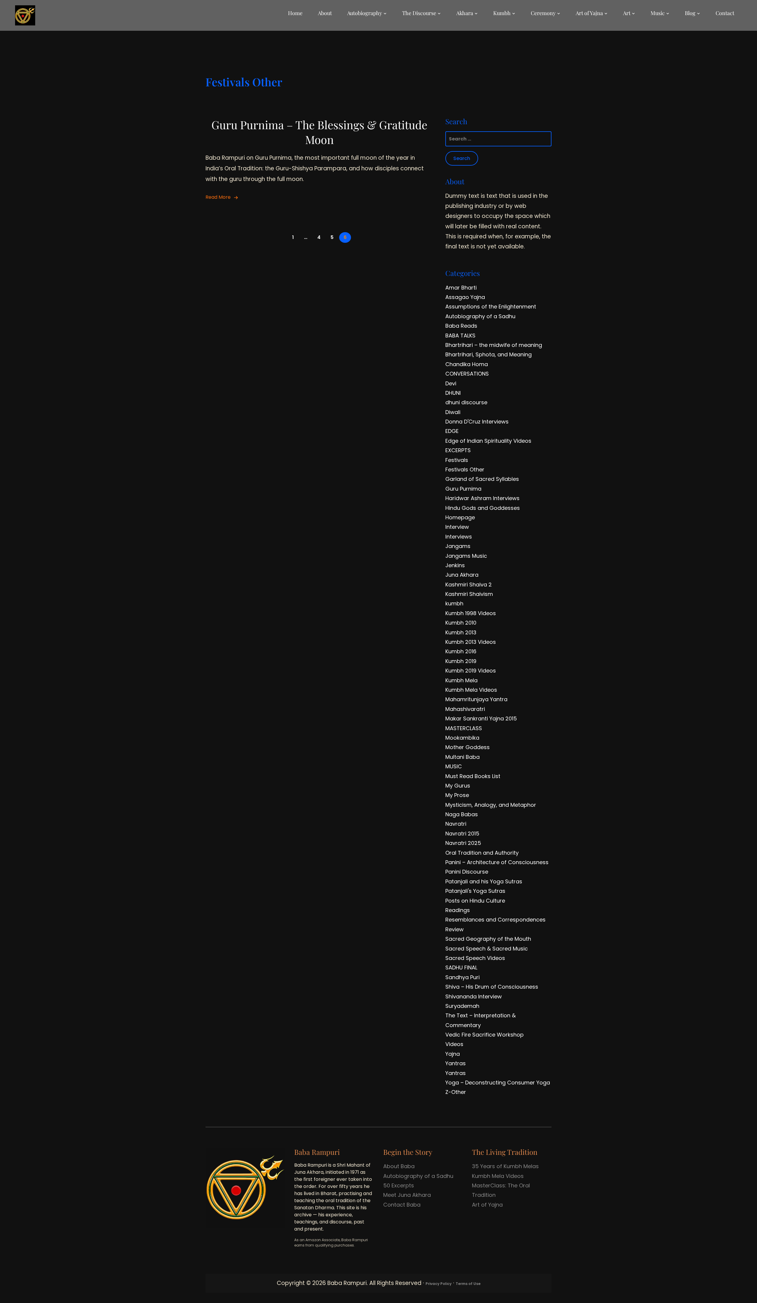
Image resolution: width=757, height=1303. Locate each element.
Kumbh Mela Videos (471, 689)
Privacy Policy (439, 1283)
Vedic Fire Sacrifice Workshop (484, 1034)
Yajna (452, 1054)
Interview (457, 527)
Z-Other (455, 1092)
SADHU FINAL (461, 967)
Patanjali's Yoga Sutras (475, 891)
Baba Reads (461, 325)
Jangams (457, 546)
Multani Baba (462, 757)
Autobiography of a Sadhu (480, 316)
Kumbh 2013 (460, 632)
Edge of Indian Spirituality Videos (488, 440)
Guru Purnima (463, 488)
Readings (457, 910)
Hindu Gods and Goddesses (482, 508)
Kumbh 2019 (460, 661)
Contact (725, 13)
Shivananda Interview (473, 996)
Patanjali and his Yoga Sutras (483, 881)
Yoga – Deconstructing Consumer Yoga (497, 1082)
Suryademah (462, 1006)
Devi (450, 383)
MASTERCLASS (463, 728)
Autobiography (364, 13)
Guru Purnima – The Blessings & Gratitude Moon (319, 132)
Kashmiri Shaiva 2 (468, 584)
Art (626, 13)
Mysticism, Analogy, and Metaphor (490, 805)
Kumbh (502, 13)
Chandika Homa (466, 364)
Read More (218, 197)
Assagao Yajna (465, 297)
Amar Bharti (461, 287)
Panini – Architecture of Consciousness (497, 862)
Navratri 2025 (463, 843)
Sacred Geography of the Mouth (488, 939)
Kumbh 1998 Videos (470, 613)
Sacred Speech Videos (475, 958)
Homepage (460, 517)
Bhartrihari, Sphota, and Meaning (488, 354)
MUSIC (453, 766)
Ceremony (543, 13)
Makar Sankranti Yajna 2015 (481, 718)
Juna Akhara (461, 574)
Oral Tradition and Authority (482, 852)
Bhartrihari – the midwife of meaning (493, 345)
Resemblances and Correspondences (495, 919)
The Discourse (419, 13)
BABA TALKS (460, 335)
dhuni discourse (466, 402)
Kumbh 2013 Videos (470, 642)
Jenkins (455, 565)
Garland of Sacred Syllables (482, 479)
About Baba (399, 1166)
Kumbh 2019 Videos (470, 670)
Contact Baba (401, 1204)
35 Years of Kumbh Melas (505, 1166)
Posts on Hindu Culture (475, 900)
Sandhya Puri (462, 977)
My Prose (457, 795)
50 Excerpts (398, 1185)
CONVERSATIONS (467, 373)
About (325, 13)
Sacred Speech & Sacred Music (486, 948)
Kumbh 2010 (460, 622)
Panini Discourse (466, 871)
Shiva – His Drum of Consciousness (491, 986)
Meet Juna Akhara (407, 1195)
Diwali (452, 412)
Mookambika (462, 737)
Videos (454, 1044)
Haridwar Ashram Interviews (482, 498)
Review (454, 929)
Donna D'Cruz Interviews (477, 421)
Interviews (458, 536)
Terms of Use (468, 1283)
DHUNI (453, 393)
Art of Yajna (589, 13)
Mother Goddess (467, 747)
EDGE (452, 431)
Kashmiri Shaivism (469, 594)
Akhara (464, 13)
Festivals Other (464, 469)
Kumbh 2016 (460, 651)
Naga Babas (461, 814)
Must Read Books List (472, 776)
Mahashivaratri (465, 709)
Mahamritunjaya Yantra (476, 699)
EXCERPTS (458, 450)
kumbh (454, 603)
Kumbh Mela (461, 680)
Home (295, 13)
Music (658, 13)
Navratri (455, 823)
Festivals (456, 460)
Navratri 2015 (462, 833)
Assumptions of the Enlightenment (490, 306)
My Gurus (457, 785)
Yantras (455, 1063)
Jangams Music (466, 556)
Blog (690, 13)
